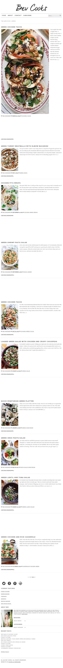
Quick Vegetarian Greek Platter (17, 401)
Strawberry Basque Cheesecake (11, 648)
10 (13, 275)
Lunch (28, 506)
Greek (21, 172)
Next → (33, 577)
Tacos (29, 116)
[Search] (60, 15)
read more (24, 614)
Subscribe (27, 15)
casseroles (26, 566)
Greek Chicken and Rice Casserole (18, 537)
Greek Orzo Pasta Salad (13, 438)
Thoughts (4, 596)
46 (13, 569)
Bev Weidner (6, 116)
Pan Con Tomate (6, 640)
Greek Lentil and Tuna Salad (15, 477)
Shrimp (30, 272)
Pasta (25, 172)
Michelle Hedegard (15, 662)
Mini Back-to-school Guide (9, 634)
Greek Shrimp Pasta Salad (14, 242)
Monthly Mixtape (5, 601)
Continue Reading (6, 139)
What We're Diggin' (6, 603)
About (10, 15)
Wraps (36, 212)
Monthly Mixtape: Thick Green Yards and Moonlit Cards (18, 638)
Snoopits (3, 598)
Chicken (24, 116)
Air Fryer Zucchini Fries (8, 635)
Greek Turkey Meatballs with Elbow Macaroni (24, 146)
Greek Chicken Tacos (11, 27)
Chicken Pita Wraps (11, 183)
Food (4, 15)
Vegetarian (29, 427)
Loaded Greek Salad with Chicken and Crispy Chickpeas (29, 341)
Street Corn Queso (7, 645)
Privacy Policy (5, 651)
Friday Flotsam (5, 591)
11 (13, 470)
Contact (18, 15)
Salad (28, 371)
